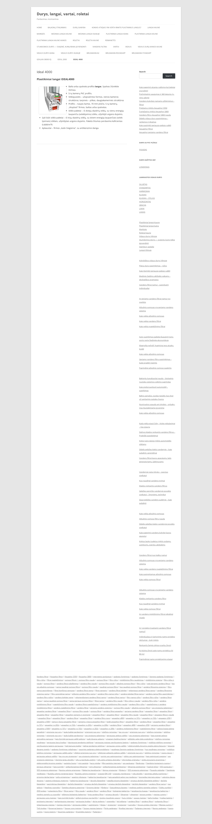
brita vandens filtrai (96, 794)
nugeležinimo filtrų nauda (63, 704)
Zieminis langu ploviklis (64, 760)
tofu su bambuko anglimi (85, 760)
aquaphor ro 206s (107, 728)
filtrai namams (101, 690)
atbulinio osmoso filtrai (126, 683)
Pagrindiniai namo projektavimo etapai (155, 659)
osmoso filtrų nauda (87, 680)
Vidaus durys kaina (46, 53)
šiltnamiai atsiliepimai (136, 767)
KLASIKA (142, 194)
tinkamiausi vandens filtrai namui (142, 690)
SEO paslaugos (166, 767)
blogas (103, 805)
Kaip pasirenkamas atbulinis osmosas (155, 574)
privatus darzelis (112, 794)
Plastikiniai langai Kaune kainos (51, 40)
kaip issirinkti (58, 767)
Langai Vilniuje (145, 250)
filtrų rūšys (41, 680)
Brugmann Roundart (115, 53)
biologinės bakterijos (121, 791)
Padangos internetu (143, 808)
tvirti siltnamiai (95, 767)
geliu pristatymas (63, 777)
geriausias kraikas (83, 801)
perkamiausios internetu (64, 801)
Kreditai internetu (126, 808)
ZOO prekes (41, 791)
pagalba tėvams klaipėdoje (118, 780)
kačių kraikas (153, 798)
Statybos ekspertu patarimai (73, 787)
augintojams (94, 805)
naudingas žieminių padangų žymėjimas (127, 749)
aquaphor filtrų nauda (129, 715)
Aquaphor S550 (71, 676)
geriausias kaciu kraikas (56, 742)
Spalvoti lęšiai (152, 767)
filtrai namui (99, 701)
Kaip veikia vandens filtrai (150, 321)
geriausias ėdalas (80, 805)
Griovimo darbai (92, 787)
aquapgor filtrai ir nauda (164, 715)
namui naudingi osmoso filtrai (68, 687)
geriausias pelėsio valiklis (117, 735)
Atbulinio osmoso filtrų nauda (152, 519)
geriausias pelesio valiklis (47, 756)
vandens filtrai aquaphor (113, 711)
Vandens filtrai (100, 46)
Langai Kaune (154, 27)
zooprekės (111, 801)
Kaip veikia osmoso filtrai (150, 579)
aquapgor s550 (164, 718)
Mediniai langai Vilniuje (89, 34)
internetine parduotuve (102, 676)
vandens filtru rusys (102, 718)
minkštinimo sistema (154, 680)
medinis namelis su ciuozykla (48, 794)
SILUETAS (143, 184)
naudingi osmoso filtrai (109, 687)
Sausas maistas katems (92, 808)
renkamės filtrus (161, 801)
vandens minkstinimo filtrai (127, 728)
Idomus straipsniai (110, 770)
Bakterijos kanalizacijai (91, 770)
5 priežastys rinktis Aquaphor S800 (154, 111)
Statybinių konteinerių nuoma (158, 763)
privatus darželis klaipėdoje (95, 784)
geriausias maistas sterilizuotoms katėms (112, 742)
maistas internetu (64, 805)
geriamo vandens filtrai (134, 711)
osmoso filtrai (102, 680)
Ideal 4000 (78, 59)
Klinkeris (122, 770)
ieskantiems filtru (55, 791)
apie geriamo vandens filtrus (158, 683)
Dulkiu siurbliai (165, 787)
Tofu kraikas (42, 808)
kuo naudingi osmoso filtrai (130, 687)
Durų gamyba (79, 27)
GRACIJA (142, 205)
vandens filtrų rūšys (150, 697)
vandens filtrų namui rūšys (108, 694)
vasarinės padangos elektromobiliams (94, 749)
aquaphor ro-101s (133, 718)
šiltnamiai (124, 794)
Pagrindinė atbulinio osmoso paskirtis (155, 368)
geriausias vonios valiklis (116, 746)
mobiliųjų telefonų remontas (160, 742)
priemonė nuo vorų (92, 732)
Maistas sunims (165, 805)
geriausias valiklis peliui (63, 753)
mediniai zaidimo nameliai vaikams (143, 787)
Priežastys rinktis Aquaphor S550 (153, 108)
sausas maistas (140, 798)
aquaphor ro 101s (59, 728)
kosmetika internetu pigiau (149, 777)
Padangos (97, 812)
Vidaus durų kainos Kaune (150, 46)
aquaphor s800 (118, 718)
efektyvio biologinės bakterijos (74, 794)
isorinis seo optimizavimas (111, 756)
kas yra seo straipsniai (68, 756)
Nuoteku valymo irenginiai (85, 773)
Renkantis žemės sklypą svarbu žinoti (155, 645)
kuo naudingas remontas (155, 749)
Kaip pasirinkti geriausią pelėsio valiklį (155, 125)
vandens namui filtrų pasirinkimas (159, 694)
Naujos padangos (159, 808)
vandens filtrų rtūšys (45, 697)
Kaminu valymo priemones (69, 770)
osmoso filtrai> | (72, 680)
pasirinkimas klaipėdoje (56, 784)
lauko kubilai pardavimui (73, 732)
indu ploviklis (137, 773)
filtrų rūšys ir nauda (132, 701)
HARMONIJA (144, 191)
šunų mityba (127, 798)
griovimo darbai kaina (45, 777)
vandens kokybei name (64, 697)
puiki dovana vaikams (95, 739)
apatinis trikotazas (79, 777)
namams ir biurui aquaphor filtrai (91, 721)
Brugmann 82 (93, 53)
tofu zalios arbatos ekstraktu (108, 760)
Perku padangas (110, 808)
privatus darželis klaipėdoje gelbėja (145, 780)
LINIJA (141, 208)
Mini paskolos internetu (111, 763)
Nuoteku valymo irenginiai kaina (60, 773)
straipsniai (112, 805)
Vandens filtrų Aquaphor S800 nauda (155, 115)
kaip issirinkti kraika (66, 798)
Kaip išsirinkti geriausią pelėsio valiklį (154, 271)
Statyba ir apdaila (146, 246)
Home (39, 27)
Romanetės (110, 40)
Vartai (116, 46)
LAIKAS (142, 212)
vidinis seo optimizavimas (134, 756)
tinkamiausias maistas (46, 805)
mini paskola (83, 763)
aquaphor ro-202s (52, 725)
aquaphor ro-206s (101, 725)
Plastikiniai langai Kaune (146, 34)
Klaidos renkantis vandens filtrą (152, 598)
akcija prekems (99, 801)
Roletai (76, 40)
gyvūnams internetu (45, 801)
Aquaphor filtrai (146, 129)
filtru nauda (80, 791)
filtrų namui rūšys (134, 697)
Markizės (41, 34)
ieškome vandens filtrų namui (84, 694)
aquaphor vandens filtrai (46, 711)
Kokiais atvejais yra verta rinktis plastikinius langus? (116, 27)
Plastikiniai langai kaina (117, 34)
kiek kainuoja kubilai (73, 746)
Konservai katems (55, 808)
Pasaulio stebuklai (157, 770)
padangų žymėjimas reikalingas (64, 749)
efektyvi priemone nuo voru (85, 753)
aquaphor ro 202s (91, 728)
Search (142, 71)
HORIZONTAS (145, 201)
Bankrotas (140, 763)
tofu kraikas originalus (131, 760)
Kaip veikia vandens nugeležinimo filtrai (156, 569)
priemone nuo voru (54, 732)
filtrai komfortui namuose (64, 690)
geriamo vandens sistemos (101, 708)
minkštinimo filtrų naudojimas (132, 680)
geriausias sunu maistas (46, 798)
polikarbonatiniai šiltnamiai (76, 767)
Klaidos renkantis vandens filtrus (153, 486)
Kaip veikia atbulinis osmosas (151, 316)
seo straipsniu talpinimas (162, 708)
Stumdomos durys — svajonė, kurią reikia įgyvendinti (61, 46)
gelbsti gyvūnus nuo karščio (87, 798)
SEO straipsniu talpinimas (47, 770)
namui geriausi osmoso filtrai (81, 701)
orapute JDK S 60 (104, 773)
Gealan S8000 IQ (44, 59)
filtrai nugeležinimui (55, 680)
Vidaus (128, 46)
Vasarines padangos (66, 812)
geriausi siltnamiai (44, 767)
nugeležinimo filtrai (147, 728)
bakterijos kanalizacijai (97, 777)
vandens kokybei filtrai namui (132, 694)
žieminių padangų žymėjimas (161, 676)
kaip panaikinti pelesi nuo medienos (122, 777)
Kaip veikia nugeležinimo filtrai (152, 326)
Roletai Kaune (92, 40)
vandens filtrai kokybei (118, 690)
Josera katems (50, 812)
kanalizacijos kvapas (140, 791)
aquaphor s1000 (43, 721)
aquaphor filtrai (64, 711)
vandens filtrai (82, 708)
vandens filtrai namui (85, 690)
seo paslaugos (128, 763)
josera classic (166, 753)
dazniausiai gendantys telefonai (80, 742)
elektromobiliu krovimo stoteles (49, 763)
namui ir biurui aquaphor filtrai (64, 721)
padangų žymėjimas (121, 676)
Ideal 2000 (62, 59)
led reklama (121, 801)
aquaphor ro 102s (75, 728)
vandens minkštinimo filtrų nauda (113, 704)
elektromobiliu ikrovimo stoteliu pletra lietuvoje (147, 746)
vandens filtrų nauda (88, 683)
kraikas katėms (166, 798)
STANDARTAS (145, 187)
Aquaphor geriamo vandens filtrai (153, 132)
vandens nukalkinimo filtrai (64, 708)
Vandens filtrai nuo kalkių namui (153, 555)
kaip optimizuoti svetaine (156, 756)
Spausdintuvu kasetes (118, 787)
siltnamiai (134, 794)
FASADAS (143, 149)
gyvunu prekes (146, 794)
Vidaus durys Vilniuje (70, 53)
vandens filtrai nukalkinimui (67, 683)
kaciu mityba (95, 763)
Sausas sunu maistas (73, 808)
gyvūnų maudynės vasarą (110, 798)
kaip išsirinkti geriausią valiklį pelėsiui (70, 739)
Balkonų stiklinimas (57, 27)
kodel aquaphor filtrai (115, 721)
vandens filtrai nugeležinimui (87, 704)
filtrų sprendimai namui (60, 694)
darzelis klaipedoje (97, 780)
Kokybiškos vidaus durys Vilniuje (153, 260)
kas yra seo (123, 732)
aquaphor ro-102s (149, 718)
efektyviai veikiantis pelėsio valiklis (112, 753)
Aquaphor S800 (85, 676)
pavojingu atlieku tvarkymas (156, 773)
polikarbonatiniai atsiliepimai (114, 767)
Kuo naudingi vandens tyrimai (152, 480)
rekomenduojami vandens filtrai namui (90, 697)
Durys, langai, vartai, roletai (63, 13)
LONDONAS (144, 167)
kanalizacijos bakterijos (159, 791)
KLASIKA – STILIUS (147, 198)
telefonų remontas (109, 732)
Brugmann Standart (141, 53)
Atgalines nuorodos (52, 787)
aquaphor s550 (143, 725)
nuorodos (132, 805)
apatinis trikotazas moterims (56, 780)
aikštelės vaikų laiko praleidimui (140, 739)
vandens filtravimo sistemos (154, 687)
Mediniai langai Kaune (61, 34)
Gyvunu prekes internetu (147, 805)
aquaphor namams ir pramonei (77, 715)
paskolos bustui (70, 763)
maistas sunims (159, 794)
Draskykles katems (83, 812)
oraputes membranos (122, 773)
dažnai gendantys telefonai (94, 746)
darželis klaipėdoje (75, 784)
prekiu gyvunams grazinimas (153, 760)
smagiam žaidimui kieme (116, 739)
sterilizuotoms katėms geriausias (50, 746)
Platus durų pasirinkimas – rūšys (153, 265)
